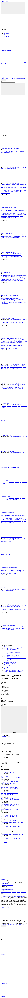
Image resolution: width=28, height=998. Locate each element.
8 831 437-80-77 (5, 841)
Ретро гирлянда (10, 515)
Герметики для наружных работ (9, 302)
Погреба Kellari (9, 590)
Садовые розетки (5, 346)
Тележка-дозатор (10, 629)
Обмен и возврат (20, 887)
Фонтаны (18, 341)
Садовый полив (15, 184)
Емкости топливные (20, 211)
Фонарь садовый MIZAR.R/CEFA (10, 804)
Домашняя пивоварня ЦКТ (8, 217)
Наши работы (7, 32)
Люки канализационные (20, 301)
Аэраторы (19, 342)
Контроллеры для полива (7, 187)
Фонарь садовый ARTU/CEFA (9, 815)
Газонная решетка (11, 257)
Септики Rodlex (18, 321)
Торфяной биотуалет (10, 573)
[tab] (14, 738)
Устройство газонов (12, 651)
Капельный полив (5, 184)
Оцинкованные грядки (11, 387)
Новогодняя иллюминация (14, 655)
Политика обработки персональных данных (12, 894)
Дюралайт (15, 521)
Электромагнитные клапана (14, 186)
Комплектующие (5, 193)
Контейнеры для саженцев (13, 606)
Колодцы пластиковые (17, 299)
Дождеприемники (14, 237)
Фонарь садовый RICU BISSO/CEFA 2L (11, 838)
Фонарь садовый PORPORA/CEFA (10, 798)
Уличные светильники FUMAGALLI (14, 539)
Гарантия (13, 887)
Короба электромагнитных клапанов (13, 191)
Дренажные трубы (13, 276)
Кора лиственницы (11, 454)
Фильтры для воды (14, 190)
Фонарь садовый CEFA (7, 776)
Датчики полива (18, 187)
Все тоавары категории (15, 149)
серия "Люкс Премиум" (11, 499)
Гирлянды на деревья (14, 519)
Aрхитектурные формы (10, 662)
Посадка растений (11, 649)
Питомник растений (6, 892)
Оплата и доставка (9, 34)
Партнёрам (7, 33)
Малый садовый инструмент (17, 609)
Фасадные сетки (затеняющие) (15, 367)
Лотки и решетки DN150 (16, 236)
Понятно (3, 926)
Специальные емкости (7, 213)
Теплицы (24, 422)
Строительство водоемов (13, 652)
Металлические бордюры (16, 388)
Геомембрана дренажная (7, 256)
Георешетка (10, 255)
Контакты (6, 36)
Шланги (20, 280)
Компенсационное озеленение (15, 653)
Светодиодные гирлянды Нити (13, 516)
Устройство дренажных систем (15, 660)
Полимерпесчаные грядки (10, 385)
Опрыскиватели (5, 608)
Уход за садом (7, 665)
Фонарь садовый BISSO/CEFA (9, 787)
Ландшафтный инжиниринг (11, 656)
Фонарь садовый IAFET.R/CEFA (9, 809)
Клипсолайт (9, 521)
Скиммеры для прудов (7, 344)
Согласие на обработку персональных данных (13, 896)
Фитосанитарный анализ (10, 663)
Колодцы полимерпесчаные (9, 298)
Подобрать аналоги (6, 736)
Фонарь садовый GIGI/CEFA (8, 820)
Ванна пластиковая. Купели (15, 216)
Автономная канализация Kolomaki (12, 323)
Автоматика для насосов (12, 188)
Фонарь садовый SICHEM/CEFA (9, 793)
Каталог (3, 80)
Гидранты (6, 190)
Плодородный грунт (12, 406)
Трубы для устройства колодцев (13, 300)
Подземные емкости (9, 211)
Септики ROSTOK (11, 322)
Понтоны (17, 217)
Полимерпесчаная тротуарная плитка (14, 438)
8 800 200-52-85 (5, 842)
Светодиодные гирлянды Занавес (9, 518)
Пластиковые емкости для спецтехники (11, 214)
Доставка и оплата (5, 887)
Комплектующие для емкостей (9, 218)
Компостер (3, 570)
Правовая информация (7, 889)
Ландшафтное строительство (11, 648)
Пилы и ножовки (5, 609)
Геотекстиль (4, 255)
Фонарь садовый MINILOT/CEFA (10, 782)
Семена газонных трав (10, 168)
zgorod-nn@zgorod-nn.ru (7, 885)
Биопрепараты (4, 348)
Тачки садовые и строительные (9, 610)
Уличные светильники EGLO (10, 540)
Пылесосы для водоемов (16, 346)
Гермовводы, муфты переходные (9, 280)
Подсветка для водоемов (16, 345)
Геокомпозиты (17, 255)
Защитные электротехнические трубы (16, 279)
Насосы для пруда (11, 341)
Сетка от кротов (20, 257)
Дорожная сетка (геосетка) (13, 368)
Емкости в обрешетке (18, 213)
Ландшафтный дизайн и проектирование (15, 647)
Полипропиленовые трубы (13, 278)
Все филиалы (4, 883)
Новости (14, 892)
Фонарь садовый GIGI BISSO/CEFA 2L (11, 826)
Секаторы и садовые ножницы (17, 608)
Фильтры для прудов (10, 342)
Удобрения (3, 406)
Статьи (18, 892)
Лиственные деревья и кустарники (10, 151)
